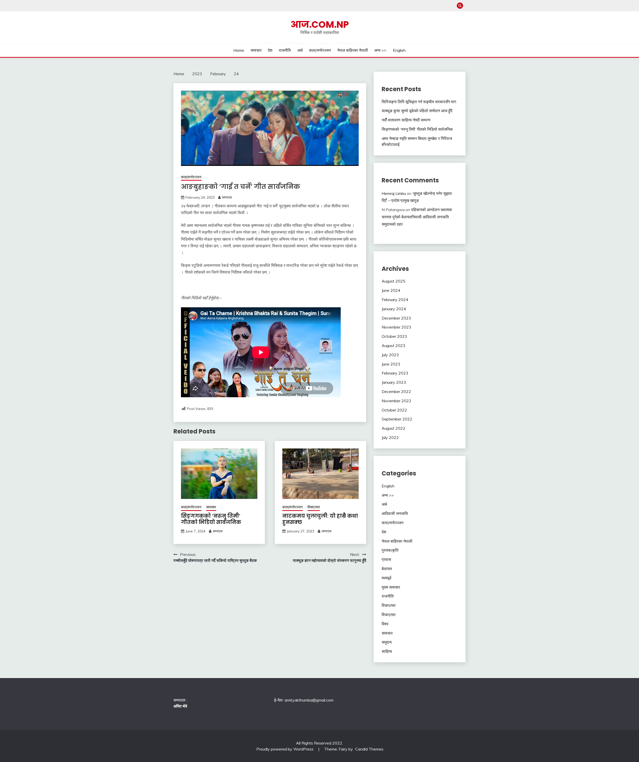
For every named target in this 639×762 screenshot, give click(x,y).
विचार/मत (314, 507)
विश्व (385, 623)
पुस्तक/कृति (390, 550)
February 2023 (395, 373)
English (399, 50)
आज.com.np (320, 24)
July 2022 (390, 437)
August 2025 (393, 281)
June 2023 (391, 364)
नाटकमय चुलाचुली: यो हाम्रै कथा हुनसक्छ (320, 519)
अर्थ (300, 50)
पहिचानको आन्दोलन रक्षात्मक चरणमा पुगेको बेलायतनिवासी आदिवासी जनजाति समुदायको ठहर (417, 217)
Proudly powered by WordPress (285, 749)
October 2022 (394, 409)
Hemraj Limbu (394, 193)
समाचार (256, 50)
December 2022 (396, 391)
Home (238, 50)
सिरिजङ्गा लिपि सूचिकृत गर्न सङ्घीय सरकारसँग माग (419, 101)
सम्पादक (227, 197)
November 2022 (396, 400)
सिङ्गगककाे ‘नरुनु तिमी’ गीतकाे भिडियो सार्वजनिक (211, 519)
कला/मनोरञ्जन (320, 50)
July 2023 (390, 354)
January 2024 (394, 308)
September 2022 (397, 418)
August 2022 (393, 428)
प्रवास (386, 559)
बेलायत (387, 568)
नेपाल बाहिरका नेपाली (352, 50)
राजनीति (285, 50)
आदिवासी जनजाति (395, 513)
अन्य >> (380, 50)
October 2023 (394, 336)
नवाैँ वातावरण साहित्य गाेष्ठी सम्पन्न (406, 119)
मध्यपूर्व (386, 577)
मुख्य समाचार (391, 587)
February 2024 (395, 299)
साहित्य (387, 651)
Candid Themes (369, 749)
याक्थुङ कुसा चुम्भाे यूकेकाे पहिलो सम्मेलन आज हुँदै (417, 110)
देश (270, 50)
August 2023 (393, 345)
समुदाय (387, 642)
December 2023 (396, 318)
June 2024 (391, 290)
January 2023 (394, 382)
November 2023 (396, 327)
